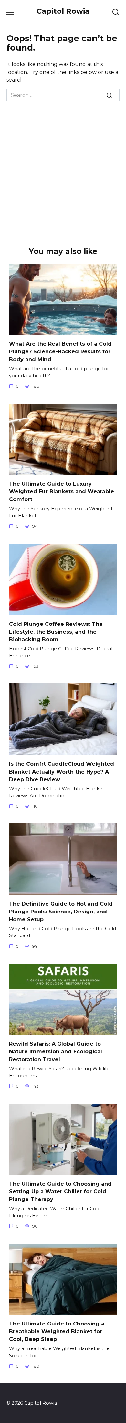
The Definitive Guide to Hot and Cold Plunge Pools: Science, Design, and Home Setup (61, 911)
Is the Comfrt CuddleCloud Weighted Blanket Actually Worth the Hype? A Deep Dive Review (61, 771)
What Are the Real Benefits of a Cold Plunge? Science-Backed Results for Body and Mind (60, 351)
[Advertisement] (63, 168)
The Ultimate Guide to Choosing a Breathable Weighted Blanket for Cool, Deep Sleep (56, 1331)
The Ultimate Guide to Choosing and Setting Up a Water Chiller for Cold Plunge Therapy (60, 1191)
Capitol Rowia (63, 11)
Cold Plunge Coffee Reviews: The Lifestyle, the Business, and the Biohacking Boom (56, 631)
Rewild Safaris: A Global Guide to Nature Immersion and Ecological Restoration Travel (55, 1051)
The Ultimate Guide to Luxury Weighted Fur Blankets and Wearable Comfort (61, 491)
